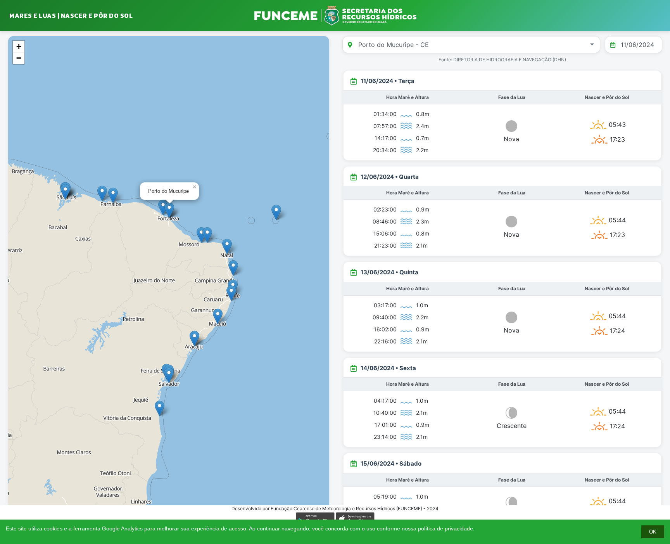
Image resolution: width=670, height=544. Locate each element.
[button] (218, 316)
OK (652, 532)
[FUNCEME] (335, 15)
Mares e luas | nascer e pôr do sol (71, 15)
